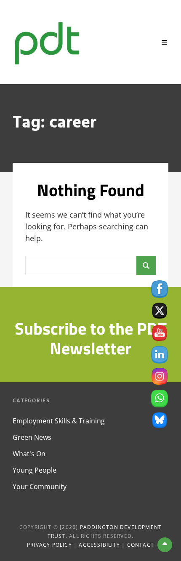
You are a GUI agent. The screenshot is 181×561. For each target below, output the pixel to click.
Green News (32, 437)
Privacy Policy (49, 544)
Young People (34, 470)
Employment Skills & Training (59, 420)
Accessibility (99, 544)
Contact (140, 544)
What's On (29, 453)
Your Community (40, 486)
